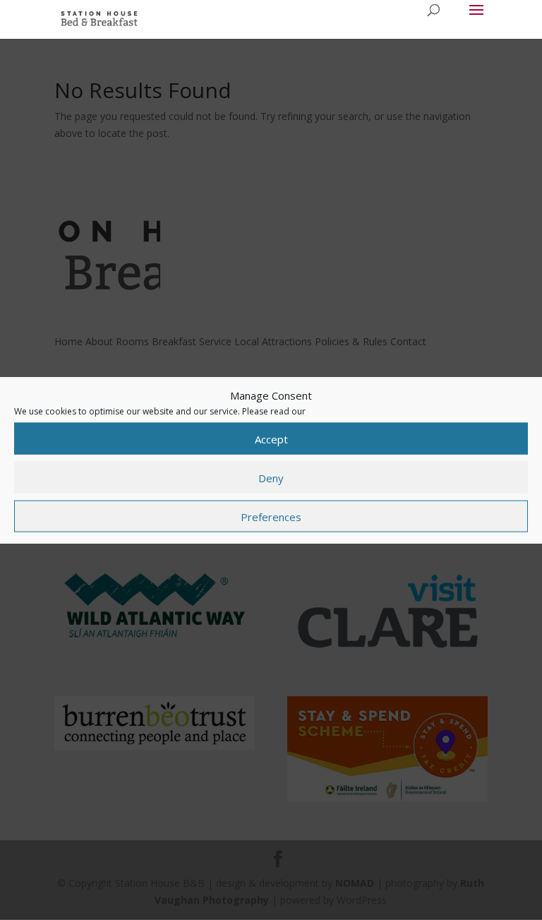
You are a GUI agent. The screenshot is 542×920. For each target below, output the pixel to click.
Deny (271, 477)
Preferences (271, 516)
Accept (271, 438)
